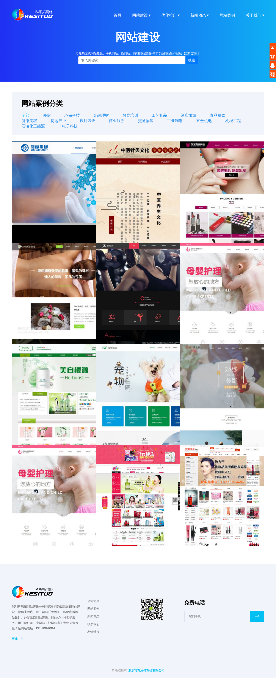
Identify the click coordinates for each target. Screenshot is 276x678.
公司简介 (93, 601)
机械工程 (233, 120)
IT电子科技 (68, 126)
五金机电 (204, 120)
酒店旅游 (188, 115)
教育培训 (130, 115)
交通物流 (146, 120)
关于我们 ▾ (255, 15)
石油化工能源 (33, 126)
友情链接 (93, 632)
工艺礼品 (159, 115)
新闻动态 (93, 616)
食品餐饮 (217, 115)
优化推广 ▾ (170, 15)
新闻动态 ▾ (199, 15)
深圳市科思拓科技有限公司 (146, 670)
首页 (117, 15)
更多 (15, 639)
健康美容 (29, 120)
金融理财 (101, 115)
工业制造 (175, 120)
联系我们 (93, 624)
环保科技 (72, 115)
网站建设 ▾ (141, 15)
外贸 (47, 115)
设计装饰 (87, 120)
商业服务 (116, 120)
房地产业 (58, 120)
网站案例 (227, 15)
